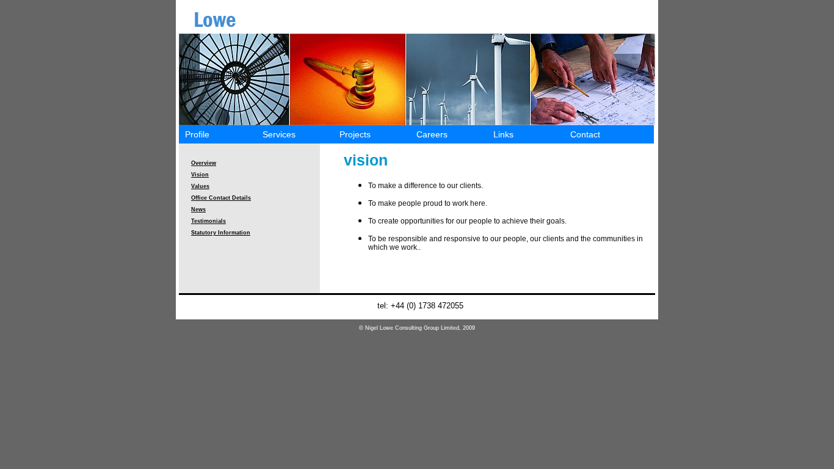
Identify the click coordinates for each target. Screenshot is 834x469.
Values (200, 186)
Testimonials (208, 221)
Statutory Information (220, 233)
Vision (200, 175)
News (198, 209)
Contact (585, 134)
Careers (432, 134)
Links (503, 134)
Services (279, 134)
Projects (355, 134)
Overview (203, 163)
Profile (197, 134)
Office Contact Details (221, 198)
